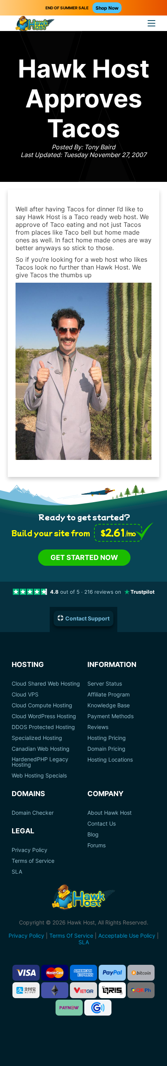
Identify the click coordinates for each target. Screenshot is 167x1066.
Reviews (97, 727)
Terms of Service (33, 861)
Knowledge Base (108, 705)
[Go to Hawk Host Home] (35, 24)
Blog (93, 834)
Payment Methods (110, 716)
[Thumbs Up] (83, 457)
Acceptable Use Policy (126, 935)
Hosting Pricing (106, 738)
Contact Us (101, 823)
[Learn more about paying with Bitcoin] (141, 973)
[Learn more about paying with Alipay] (26, 990)
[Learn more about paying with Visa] (26, 973)
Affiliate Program (108, 694)
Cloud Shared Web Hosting (46, 683)
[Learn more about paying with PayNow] (69, 1008)
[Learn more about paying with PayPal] (112, 973)
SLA (17, 871)
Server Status (104, 683)
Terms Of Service (71, 935)
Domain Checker (33, 812)
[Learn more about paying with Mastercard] (54, 973)
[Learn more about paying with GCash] (97, 1008)
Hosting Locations (110, 759)
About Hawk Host (109, 812)
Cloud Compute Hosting (42, 705)
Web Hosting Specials (39, 775)
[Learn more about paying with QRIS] (112, 990)
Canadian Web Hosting (41, 749)
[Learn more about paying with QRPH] (141, 990)
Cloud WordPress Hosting (44, 716)
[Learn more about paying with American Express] (83, 973)
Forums (96, 845)
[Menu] (151, 23)
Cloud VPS (25, 694)
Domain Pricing (106, 749)
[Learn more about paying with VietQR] (83, 990)
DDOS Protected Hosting (43, 727)
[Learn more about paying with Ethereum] (54, 990)
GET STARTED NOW (84, 557)
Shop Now (107, 8)
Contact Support (87, 618)
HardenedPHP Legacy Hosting (40, 762)
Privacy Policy (29, 850)
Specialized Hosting (37, 738)
